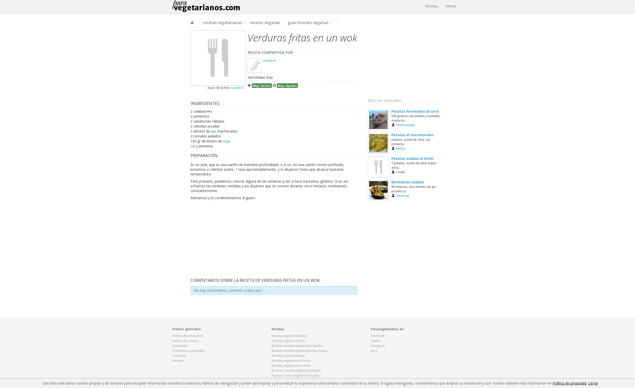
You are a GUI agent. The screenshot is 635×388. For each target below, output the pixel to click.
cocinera (237, 88)
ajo (213, 131)
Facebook (378, 336)
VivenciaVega (405, 125)
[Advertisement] (274, 238)
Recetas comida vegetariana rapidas (297, 346)
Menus (450, 6)
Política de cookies (185, 341)
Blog (374, 351)
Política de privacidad (187, 336)
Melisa (400, 148)
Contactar (179, 356)
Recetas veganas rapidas (289, 336)
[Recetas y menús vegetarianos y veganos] (206, 6)
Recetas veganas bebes (288, 356)
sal (192, 146)
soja (226, 141)
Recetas (431, 6)
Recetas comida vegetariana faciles (296, 370)
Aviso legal (180, 346)
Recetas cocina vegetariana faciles (295, 375)
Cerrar (593, 383)
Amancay (402, 195)
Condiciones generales (188, 351)
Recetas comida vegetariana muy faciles (300, 351)
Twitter (376, 341)
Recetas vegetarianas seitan (291, 365)
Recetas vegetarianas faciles (291, 360)
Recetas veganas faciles (288, 341)
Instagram (378, 346)
